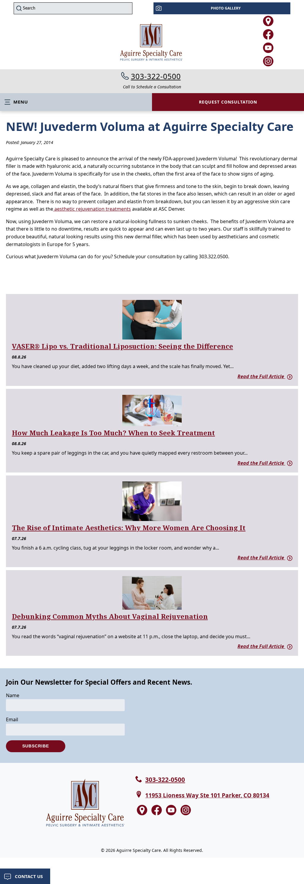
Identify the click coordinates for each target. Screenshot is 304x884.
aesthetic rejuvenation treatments (92, 209)
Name (12, 695)
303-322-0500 (156, 76)
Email (12, 719)
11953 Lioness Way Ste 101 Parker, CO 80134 (207, 795)
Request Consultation (228, 102)
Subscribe (35, 746)
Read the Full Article (261, 376)
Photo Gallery (225, 8)
